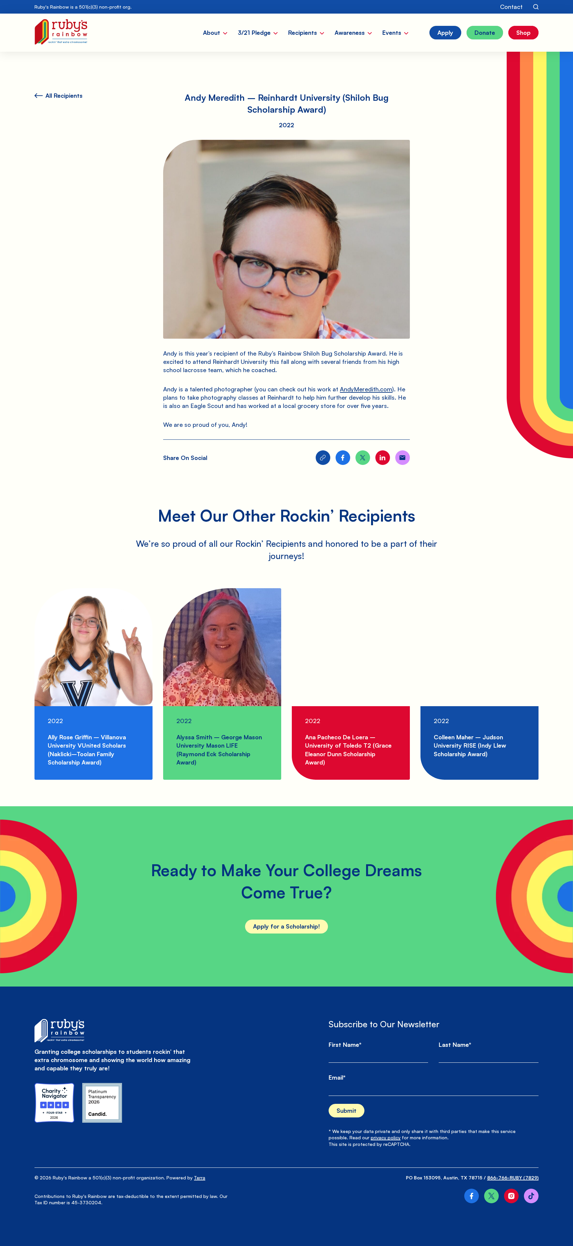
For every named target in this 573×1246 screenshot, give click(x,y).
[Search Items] (536, 7)
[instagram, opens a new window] (511, 1196)
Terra (199, 1177)
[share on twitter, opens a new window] (362, 457)
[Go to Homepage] (60, 32)
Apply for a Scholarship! (286, 926)
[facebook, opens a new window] (471, 1196)
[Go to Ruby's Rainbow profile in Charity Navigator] (54, 1103)
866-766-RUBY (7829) (513, 1177)
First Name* (345, 1044)
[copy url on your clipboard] (323, 457)
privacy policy (386, 1137)
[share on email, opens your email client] (402, 457)
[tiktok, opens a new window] (531, 1196)
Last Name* (455, 1044)
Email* (337, 1077)
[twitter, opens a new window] (491, 1196)
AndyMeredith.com (366, 389)
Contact (511, 6)
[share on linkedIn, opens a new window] (382, 457)
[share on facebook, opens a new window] (343, 457)
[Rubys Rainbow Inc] (102, 1103)
